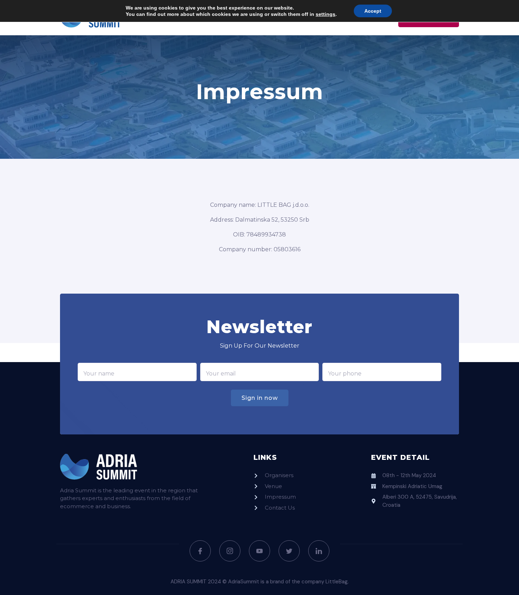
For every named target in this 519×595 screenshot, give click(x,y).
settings (325, 14)
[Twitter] (289, 550)
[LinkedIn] (318, 550)
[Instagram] (229, 550)
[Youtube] (259, 550)
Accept (372, 11)
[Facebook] (200, 550)
